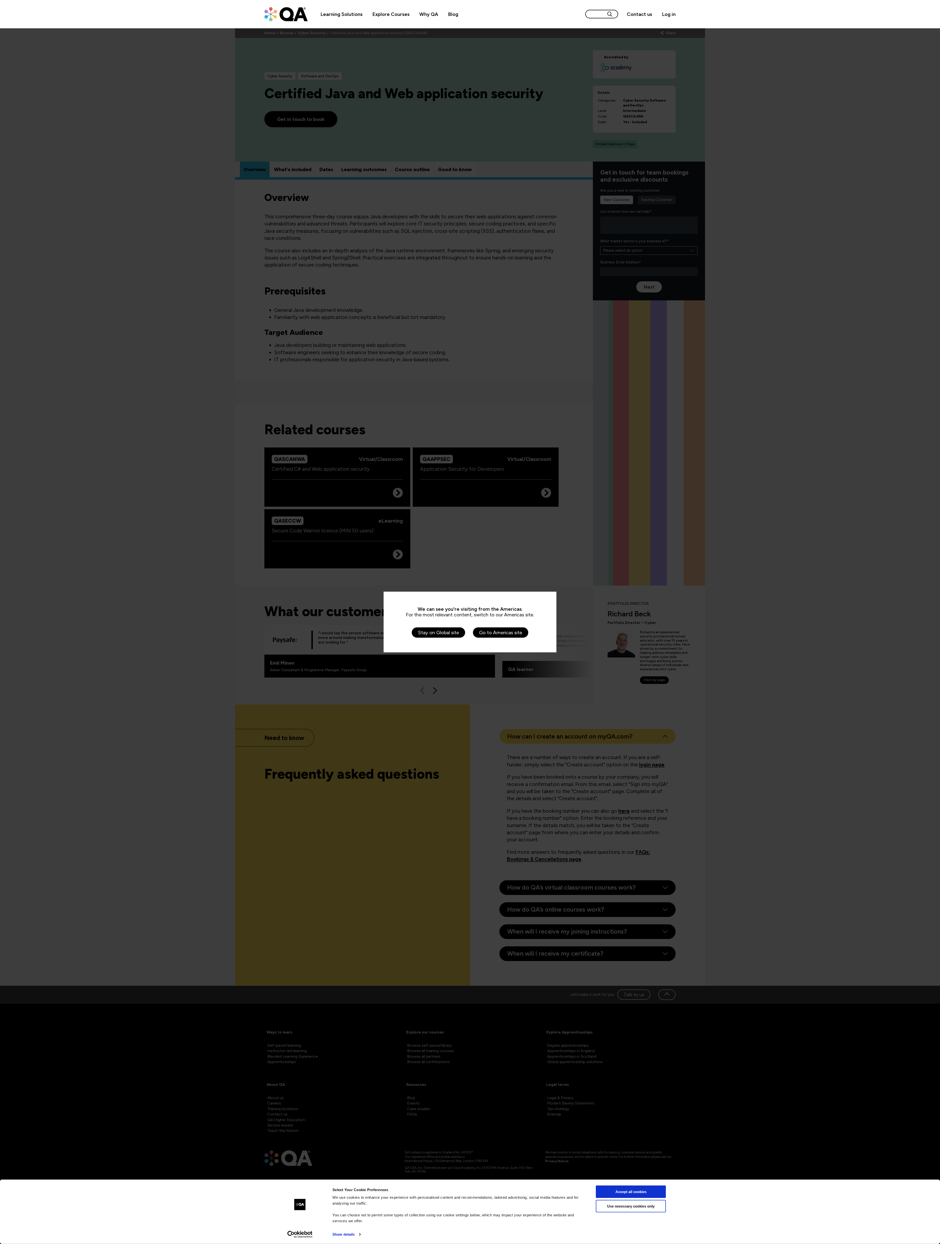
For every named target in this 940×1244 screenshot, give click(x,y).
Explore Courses (391, 14)
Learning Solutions (341, 14)
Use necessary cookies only (631, 1206)
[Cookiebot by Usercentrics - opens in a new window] (300, 1234)
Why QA (428, 14)
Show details (343, 1234)
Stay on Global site (438, 632)
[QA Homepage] (286, 14)
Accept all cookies (630, 1192)
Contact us (639, 14)
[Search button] (609, 14)
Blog (453, 14)
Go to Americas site (500, 632)
